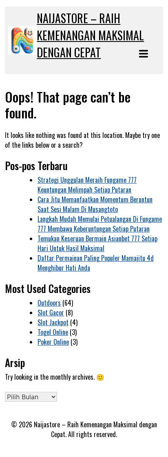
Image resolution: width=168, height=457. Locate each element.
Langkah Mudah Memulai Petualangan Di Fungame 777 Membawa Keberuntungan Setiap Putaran (100, 224)
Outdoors (49, 303)
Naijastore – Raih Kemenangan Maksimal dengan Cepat (90, 35)
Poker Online (53, 342)
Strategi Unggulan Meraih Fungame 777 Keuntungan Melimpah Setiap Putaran (87, 185)
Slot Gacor (51, 312)
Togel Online (53, 332)
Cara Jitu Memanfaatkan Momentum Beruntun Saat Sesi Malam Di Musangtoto (95, 204)
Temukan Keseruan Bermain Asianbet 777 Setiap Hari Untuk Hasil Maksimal (97, 243)
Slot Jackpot (53, 322)
